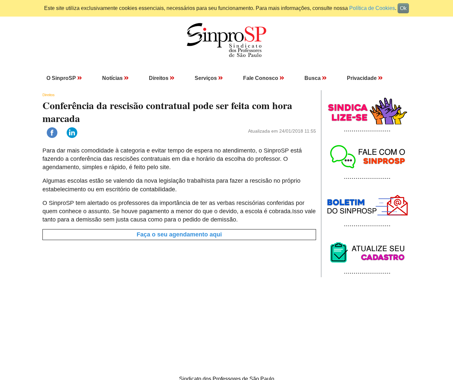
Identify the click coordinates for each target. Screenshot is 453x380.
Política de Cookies (372, 8)
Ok (403, 8)
